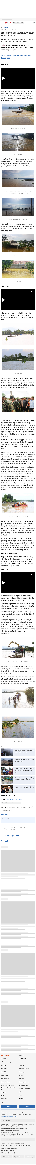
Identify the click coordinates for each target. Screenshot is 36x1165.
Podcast (21, 1098)
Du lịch (21, 1075)
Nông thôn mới (23, 1085)
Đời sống (4, 1068)
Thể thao (21, 1062)
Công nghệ (22, 1072)
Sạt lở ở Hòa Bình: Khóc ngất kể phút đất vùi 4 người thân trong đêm (24, 770)
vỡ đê (30, 807)
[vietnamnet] (8, 23)
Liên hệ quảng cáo (7, 1139)
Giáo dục (3, 1065)
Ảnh (2, 1095)
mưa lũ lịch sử (7, 810)
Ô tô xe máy (4, 1075)
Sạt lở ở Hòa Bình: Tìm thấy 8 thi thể (24, 788)
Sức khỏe (3, 1072)
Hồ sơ (20, 1092)
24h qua (3, 1102)
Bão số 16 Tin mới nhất (14, 799)
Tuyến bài (9, 1106)
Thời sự (5, 27)
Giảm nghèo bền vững (7, 1085)
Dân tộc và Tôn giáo (7, 1062)
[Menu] (2, 23)
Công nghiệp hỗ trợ (24, 1082)
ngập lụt (24, 807)
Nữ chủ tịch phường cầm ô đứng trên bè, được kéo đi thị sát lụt (24, 778)
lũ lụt (18, 807)
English (3, 1092)
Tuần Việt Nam (5, 1082)
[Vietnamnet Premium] (5, 1056)
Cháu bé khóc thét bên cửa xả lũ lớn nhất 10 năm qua (24, 751)
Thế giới (21, 1065)
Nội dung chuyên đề (24, 1088)
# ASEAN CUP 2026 (18, 22)
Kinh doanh (22, 1058)
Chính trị (21, 1055)
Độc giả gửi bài (18, 1157)
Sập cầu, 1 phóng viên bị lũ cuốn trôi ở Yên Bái (24, 760)
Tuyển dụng (30, 1157)
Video (20, 1095)
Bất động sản (5, 1078)
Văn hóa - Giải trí (24, 1068)
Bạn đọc (21, 1078)
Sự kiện (27, 1106)
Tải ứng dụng (6, 1157)
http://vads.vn (10, 1150)
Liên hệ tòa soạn (6, 1120)
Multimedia (4, 1098)
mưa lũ (12, 807)
